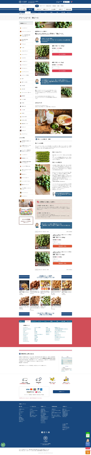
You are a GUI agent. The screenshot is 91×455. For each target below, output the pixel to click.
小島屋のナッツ (26, 325)
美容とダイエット (32, 412)
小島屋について (45, 9)
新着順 (48, 231)
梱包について (64, 409)
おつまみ (31, 409)
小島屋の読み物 (68, 9)
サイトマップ (64, 426)
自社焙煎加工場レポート (44, 417)
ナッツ (28, 12)
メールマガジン (43, 421)
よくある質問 (53, 9)
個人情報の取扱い (65, 415)
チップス (39, 12)
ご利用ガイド (60, 9)
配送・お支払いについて (66, 410)
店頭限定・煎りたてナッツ (45, 411)
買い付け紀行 (43, 420)
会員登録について (65, 412)
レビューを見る (22, 9)
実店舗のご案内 (43, 410)
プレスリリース (43, 422)
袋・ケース (69, 12)
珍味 (57, 12)
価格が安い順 (40, 231)
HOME (20, 14)
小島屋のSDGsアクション (44, 416)
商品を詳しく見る (62, 246)
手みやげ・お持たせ (33, 416)
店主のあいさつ (43, 412)
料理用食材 (20, 417)
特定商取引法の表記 (65, 427)
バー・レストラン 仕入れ (33, 410)
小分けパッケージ (21, 420)
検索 (37, 5)
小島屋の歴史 (43, 409)
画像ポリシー (64, 429)
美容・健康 (63, 12)
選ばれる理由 (43, 415)
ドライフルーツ (33, 12)
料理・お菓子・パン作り (33, 415)
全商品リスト (21, 421)
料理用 (51, 12)
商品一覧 (30, 9)
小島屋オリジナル (22, 12)
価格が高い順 (44, 231)
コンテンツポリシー (65, 428)
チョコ (45, 12)
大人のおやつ (32, 411)
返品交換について (65, 411)
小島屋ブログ (54, 409)
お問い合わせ (64, 416)
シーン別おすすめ (38, 9)
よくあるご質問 (65, 423)
